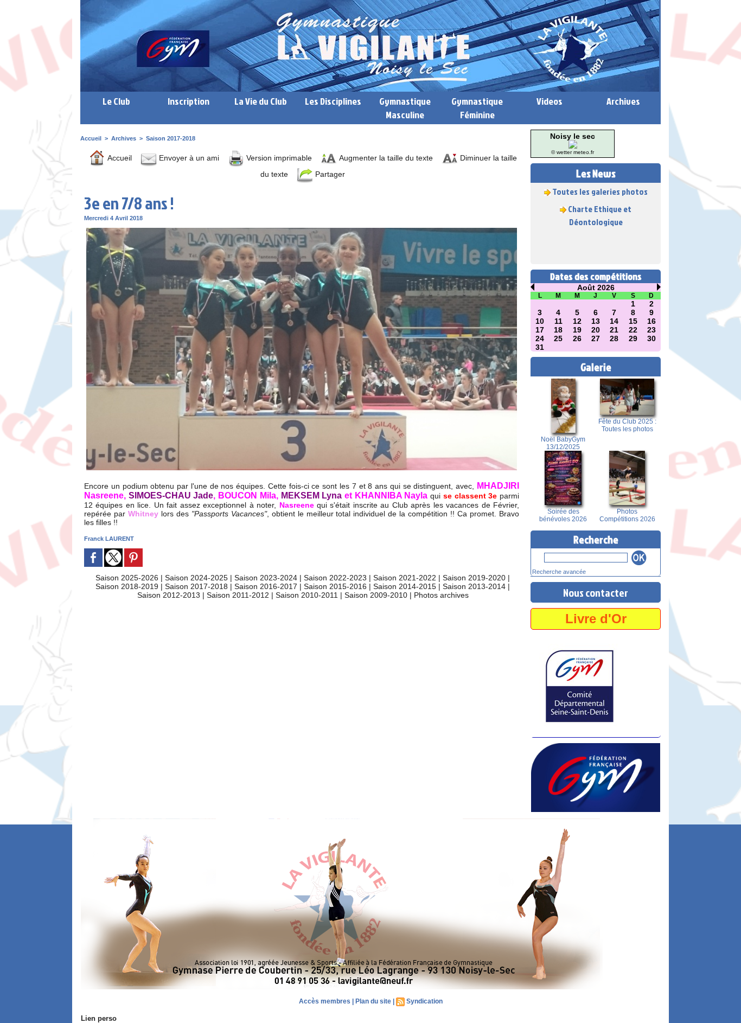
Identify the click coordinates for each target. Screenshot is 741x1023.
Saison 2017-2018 (170, 138)
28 (614, 338)
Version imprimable (278, 158)
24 (539, 338)
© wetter (561, 152)
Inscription (188, 101)
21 (614, 329)
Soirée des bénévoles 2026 (563, 515)
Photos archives (441, 595)
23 (651, 329)
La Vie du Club (260, 101)
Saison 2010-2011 (307, 595)
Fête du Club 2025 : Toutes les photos (627, 425)
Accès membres (324, 1001)
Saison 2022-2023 (335, 577)
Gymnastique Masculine (405, 108)
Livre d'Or (596, 618)
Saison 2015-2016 (335, 586)
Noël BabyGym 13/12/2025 (563, 443)
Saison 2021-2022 (404, 577)
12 (577, 321)
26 (577, 338)
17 (539, 329)
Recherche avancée (559, 571)
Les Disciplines (333, 101)
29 (633, 338)
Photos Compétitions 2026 (627, 515)
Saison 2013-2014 (474, 586)
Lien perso (99, 1018)
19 (577, 329)
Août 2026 (596, 287)
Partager (329, 174)
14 (614, 321)
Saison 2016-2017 (265, 586)
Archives (623, 101)
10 (539, 321)
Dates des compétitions (596, 276)
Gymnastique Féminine (477, 108)
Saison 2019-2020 (474, 577)
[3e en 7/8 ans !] (301, 231)
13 (595, 321)
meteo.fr (583, 152)
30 (651, 338)
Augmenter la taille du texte (385, 158)
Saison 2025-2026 (126, 577)
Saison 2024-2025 (196, 577)
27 (595, 338)
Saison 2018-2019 (126, 586)
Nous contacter (595, 592)
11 (558, 321)
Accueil (90, 138)
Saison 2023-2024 (265, 577)
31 (539, 347)
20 (595, 329)
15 (633, 321)
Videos (549, 101)
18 (558, 329)
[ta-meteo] (572, 143)
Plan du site (373, 1001)
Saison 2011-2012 (238, 595)
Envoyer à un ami (188, 158)
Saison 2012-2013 (168, 595)
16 (651, 321)
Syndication (424, 1001)
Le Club (116, 101)
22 (633, 329)
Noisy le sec (572, 136)
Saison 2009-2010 (375, 595)
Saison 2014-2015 (404, 586)
